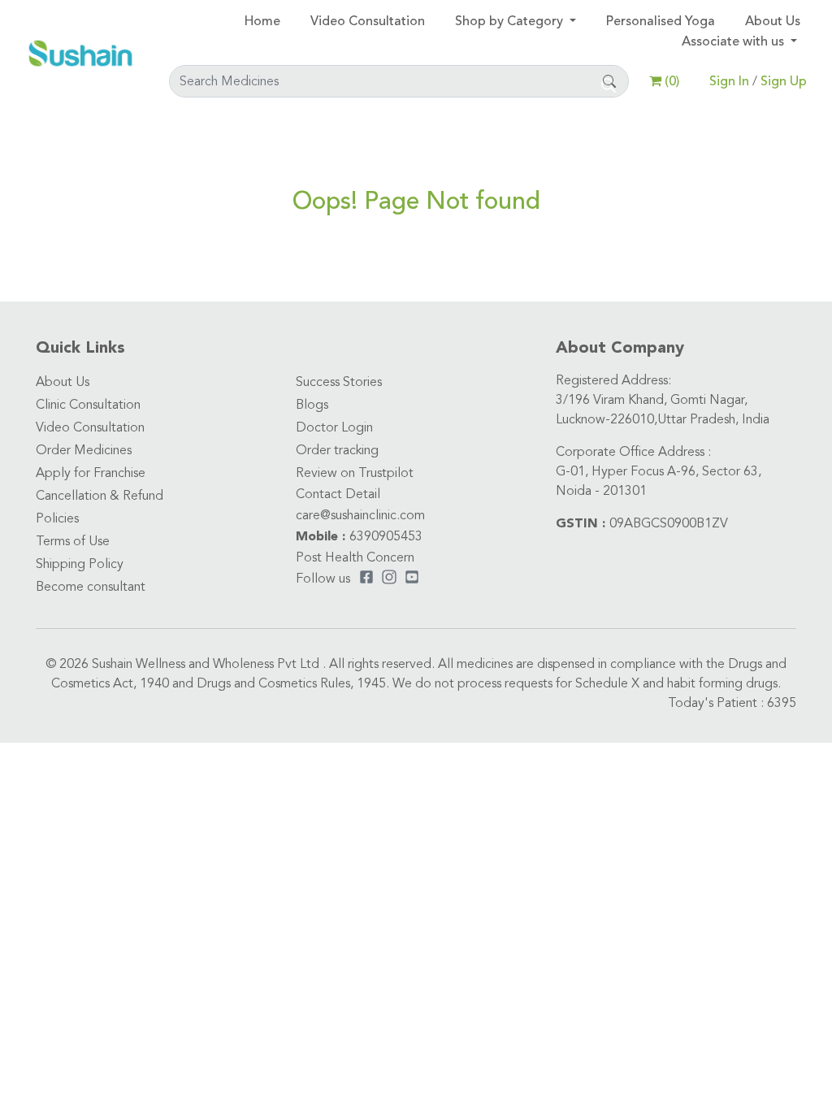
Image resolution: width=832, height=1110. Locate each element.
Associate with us (734, 41)
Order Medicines (84, 450)
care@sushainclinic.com (360, 515)
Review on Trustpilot (355, 473)
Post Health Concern (355, 558)
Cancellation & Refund (99, 496)
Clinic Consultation (88, 405)
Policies (57, 519)
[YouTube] (411, 579)
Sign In (730, 81)
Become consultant (90, 587)
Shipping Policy (80, 564)
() (670, 81)
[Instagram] (389, 579)
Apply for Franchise (90, 473)
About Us (772, 21)
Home (262, 21)
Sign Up (783, 81)
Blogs (312, 405)
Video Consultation (367, 21)
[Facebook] (366, 579)
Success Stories (339, 382)
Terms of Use (73, 541)
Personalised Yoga (660, 21)
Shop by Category (510, 21)
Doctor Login (334, 428)
